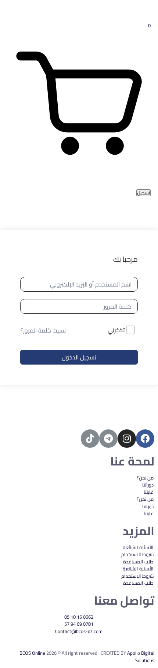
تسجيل (143, 192)
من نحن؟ (145, 477)
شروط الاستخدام (137, 554)
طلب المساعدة (138, 561)
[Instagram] (127, 438)
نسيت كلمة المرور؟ (43, 330)
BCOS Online (32, 652)
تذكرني (116, 330)
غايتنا (149, 492)
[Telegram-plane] (108, 438)
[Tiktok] (90, 438)
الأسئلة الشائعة (138, 547)
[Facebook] (145, 438)
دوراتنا (148, 484)
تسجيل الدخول (79, 357)
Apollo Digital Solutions (140, 656)
